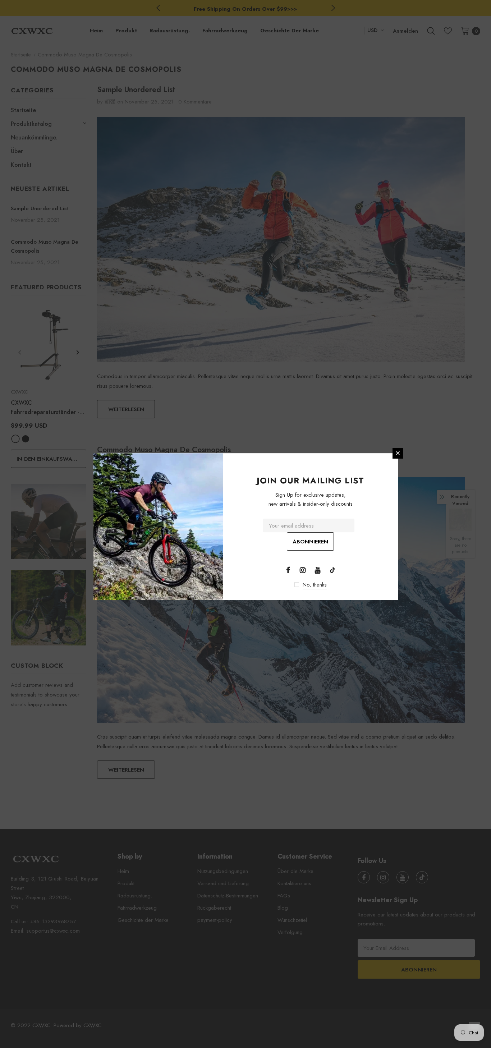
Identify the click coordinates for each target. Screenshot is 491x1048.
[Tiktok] (332, 569)
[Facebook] (288, 569)
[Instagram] (302, 569)
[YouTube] (317, 569)
